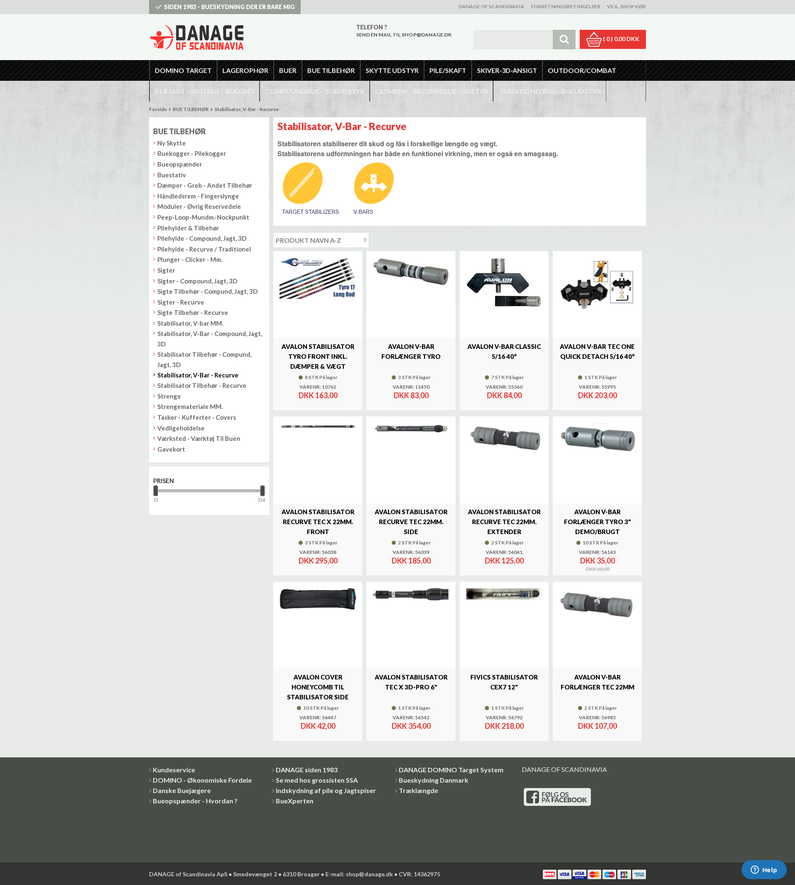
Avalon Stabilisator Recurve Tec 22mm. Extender (504, 521)
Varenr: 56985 (597, 717)
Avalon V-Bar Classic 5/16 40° (504, 351)
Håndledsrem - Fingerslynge (198, 196)
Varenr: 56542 (411, 717)
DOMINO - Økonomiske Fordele (202, 780)
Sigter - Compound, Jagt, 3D (197, 281)
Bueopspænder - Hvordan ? (195, 801)
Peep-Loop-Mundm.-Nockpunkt (203, 217)
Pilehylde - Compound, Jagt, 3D (201, 238)
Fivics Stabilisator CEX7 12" (504, 682)
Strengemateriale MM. (190, 406)
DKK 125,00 (504, 560)
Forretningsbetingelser (565, 6)
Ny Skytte (171, 143)
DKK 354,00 (411, 725)
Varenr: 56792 (504, 717)
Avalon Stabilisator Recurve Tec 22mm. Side (411, 521)
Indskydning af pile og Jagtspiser (326, 790)
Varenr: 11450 (411, 386)
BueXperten (294, 801)
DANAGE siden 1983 (306, 770)
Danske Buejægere (182, 790)
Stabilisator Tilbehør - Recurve (201, 385)
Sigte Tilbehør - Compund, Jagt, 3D (207, 291)
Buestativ (171, 175)
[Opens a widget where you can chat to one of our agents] (764, 870)
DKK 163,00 (318, 395)
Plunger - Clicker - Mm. (189, 259)
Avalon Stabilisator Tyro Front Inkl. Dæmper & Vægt (318, 356)
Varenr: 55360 (504, 386)
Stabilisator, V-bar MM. (190, 323)
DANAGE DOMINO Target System (451, 770)
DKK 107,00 (597, 725)
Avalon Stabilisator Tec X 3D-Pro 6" (411, 682)
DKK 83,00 (411, 395)
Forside (158, 109)
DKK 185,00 (411, 560)
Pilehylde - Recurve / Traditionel (204, 249)
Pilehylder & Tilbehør (188, 228)
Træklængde (418, 790)
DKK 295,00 (318, 560)
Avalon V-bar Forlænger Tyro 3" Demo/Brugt (597, 521)
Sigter (166, 270)
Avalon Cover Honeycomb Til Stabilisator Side (318, 687)
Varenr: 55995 (597, 386)
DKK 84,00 (504, 395)
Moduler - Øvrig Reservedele (199, 206)
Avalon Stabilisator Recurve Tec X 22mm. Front (318, 521)
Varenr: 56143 (597, 552)
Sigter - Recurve (180, 302)
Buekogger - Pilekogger (191, 153)
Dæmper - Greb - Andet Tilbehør (204, 185)
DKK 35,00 (597, 560)
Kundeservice (174, 770)
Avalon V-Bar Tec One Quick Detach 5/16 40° (597, 351)
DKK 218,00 (504, 725)
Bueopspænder (179, 164)
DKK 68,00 (597, 569)
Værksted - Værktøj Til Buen (198, 438)
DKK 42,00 (318, 725)
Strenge (169, 396)
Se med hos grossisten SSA (317, 780)
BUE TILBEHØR (191, 109)
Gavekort (171, 449)
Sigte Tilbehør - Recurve (192, 312)
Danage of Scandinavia (491, 6)
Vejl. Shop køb (626, 6)
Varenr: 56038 (317, 552)
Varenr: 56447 (317, 717)
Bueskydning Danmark (433, 780)
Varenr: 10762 (317, 386)
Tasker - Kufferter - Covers (196, 417)
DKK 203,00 (597, 395)
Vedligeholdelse (181, 428)
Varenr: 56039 (411, 552)
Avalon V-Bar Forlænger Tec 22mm (597, 682)
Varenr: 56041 (504, 552)
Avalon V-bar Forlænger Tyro (411, 351)
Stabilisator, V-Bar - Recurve (246, 109)
